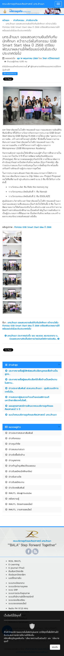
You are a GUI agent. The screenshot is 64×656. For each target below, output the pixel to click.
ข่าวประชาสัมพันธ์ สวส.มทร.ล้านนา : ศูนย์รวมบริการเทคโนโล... (32, 389)
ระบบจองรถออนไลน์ (17, 603)
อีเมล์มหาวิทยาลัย (16, 571)
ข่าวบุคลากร (14, 460)
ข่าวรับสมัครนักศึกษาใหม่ (20, 471)
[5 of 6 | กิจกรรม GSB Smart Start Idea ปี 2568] (32, 293)
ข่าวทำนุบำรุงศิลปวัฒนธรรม (22, 465)
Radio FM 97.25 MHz (18, 608)
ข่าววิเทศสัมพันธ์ (16, 487)
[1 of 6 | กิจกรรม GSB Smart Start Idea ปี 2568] (32, 237)
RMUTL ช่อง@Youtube (20, 493)
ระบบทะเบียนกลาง (17, 583)
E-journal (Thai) (16, 568)
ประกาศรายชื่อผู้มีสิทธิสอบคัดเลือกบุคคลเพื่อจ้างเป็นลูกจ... (31, 372)
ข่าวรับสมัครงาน (16, 482)
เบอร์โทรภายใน (15, 578)
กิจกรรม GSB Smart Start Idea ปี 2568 (32, 227)
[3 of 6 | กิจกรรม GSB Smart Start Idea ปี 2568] (32, 265)
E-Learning (14, 564)
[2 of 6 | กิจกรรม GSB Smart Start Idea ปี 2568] (32, 251)
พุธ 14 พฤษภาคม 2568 (27, 58)
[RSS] (35, 551)
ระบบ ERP (13, 589)
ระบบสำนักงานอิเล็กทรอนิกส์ (21, 596)
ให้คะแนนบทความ (10, 73)
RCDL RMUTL (15, 561)
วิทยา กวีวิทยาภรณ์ (51, 58)
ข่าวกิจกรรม (14, 438)
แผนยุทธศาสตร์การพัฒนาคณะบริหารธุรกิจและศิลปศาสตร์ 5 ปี (29, 407)
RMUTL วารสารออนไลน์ (20, 509)
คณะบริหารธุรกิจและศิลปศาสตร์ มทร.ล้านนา (23, 4)
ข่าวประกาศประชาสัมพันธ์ (20, 433)
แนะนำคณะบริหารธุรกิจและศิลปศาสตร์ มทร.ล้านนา (32, 414)
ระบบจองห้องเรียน (17, 600)
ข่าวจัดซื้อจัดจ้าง (16, 454)
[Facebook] (28, 551)
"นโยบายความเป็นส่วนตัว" (36, 638)
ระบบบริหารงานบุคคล (18, 586)
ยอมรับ (55, 647)
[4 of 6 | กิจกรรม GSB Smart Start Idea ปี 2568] (32, 279)
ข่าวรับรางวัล (14, 476)
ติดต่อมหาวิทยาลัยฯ (17, 574)
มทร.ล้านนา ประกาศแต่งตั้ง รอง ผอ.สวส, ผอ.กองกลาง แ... (32, 335)
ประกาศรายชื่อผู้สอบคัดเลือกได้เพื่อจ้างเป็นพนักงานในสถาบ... (31, 381)
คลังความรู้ (13, 498)
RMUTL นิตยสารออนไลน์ (20, 504)
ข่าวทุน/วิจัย (14, 443)
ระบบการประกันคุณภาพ (19, 593)
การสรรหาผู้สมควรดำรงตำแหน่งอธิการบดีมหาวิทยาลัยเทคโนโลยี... (27, 398)
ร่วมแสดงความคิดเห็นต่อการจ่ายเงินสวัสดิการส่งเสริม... (33, 338)
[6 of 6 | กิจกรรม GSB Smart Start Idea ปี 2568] (32, 307)
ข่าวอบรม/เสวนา (16, 449)
